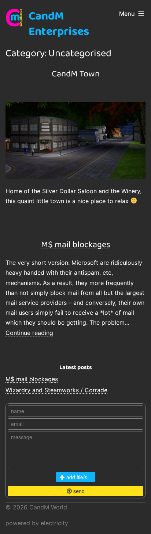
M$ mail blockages (75, 245)
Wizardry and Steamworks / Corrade (56, 390)
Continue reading (29, 332)
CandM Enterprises (59, 24)
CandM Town (76, 74)
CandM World (48, 507)
